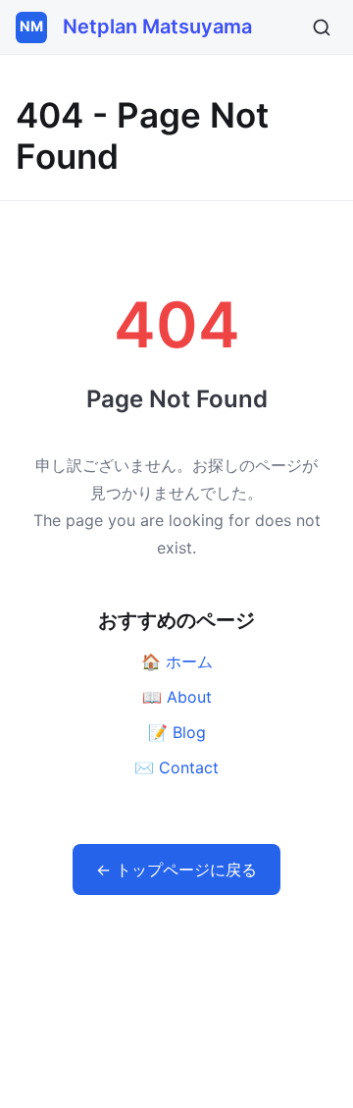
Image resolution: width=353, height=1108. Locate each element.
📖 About (177, 697)
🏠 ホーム (177, 661)
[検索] (321, 27)
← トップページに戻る (176, 869)
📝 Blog (177, 732)
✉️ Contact (176, 767)
